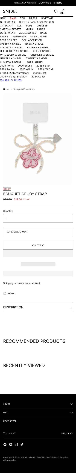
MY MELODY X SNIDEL (13, 54)
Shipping (8, 283)
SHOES (4, 36)
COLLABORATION (32, 40)
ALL (19, 25)
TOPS (29, 25)
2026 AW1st (7, 65)
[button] (38, 253)
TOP (22, 18)
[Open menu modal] (71, 11)
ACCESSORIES (27, 32)
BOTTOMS (47, 18)
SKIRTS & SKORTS (10, 29)
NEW (2, 18)
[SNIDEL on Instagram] (16, 445)
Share (11, 293)
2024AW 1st (38, 76)
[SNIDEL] (10, 11)
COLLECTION (35, 62)
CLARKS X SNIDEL (38, 47)
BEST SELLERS (8, 40)
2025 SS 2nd (45, 69)
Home (6, 89)
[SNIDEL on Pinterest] (11, 445)
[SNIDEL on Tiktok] (22, 445)
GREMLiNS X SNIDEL (42, 54)
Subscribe (67, 433)
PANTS (41, 29)
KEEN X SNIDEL (42, 51)
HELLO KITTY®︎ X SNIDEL (14, 51)
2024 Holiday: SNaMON (13, 76)
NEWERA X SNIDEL (11, 58)
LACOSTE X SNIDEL (11, 47)
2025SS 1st (39, 72)
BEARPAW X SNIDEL (11, 62)
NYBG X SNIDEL (34, 43)
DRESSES (42, 25)
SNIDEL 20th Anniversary (14, 72)
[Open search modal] (55, 11)
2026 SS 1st (43, 65)
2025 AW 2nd (7, 69)
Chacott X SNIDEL (10, 43)
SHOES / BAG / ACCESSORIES (36, 22)
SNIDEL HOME (38, 36)
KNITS (29, 29)
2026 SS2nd (25, 65)
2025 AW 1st (27, 69)
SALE (13, 18)
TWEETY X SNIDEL (37, 58)
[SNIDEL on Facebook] (5, 445)
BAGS (43, 32)
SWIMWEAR (19, 36)
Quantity (8, 211)
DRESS (33, 18)
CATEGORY (6, 25)
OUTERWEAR (7, 22)
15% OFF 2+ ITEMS (11, 80)
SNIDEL (24, 457)
